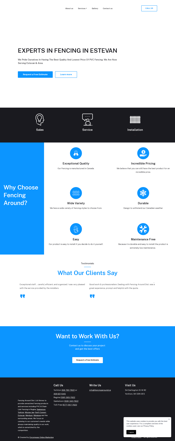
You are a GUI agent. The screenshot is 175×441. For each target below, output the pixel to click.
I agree (131, 432)
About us (69, 8)
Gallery (95, 8)
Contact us (107, 8)
